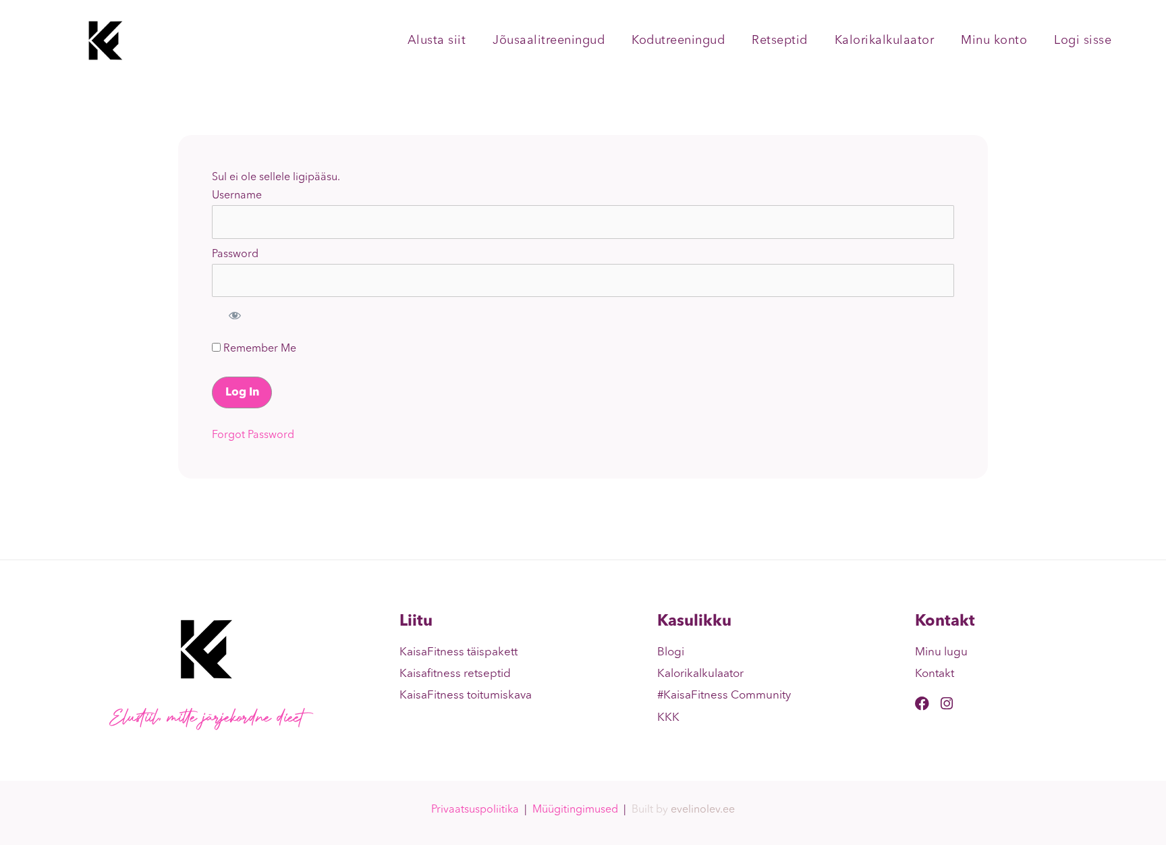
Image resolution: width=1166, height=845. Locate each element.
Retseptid (780, 40)
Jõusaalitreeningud (549, 40)
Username (237, 195)
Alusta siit (437, 40)
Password (235, 254)
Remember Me (258, 349)
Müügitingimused (575, 810)
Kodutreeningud (678, 40)
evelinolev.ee (703, 810)
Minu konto (994, 40)
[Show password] (235, 315)
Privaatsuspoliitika (475, 810)
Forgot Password (253, 435)
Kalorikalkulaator (885, 40)
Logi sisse (1082, 40)
